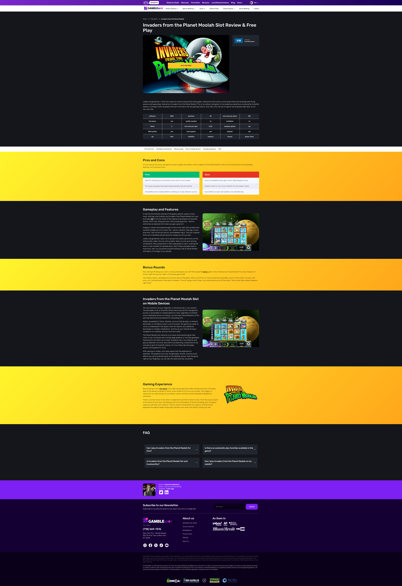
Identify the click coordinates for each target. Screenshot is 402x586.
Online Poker (214, 9)
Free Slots (195, 3)
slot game (163, 389)
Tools (201, 9)
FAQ (219, 149)
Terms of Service (188, 527)
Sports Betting (188, 9)
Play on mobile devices (193, 149)
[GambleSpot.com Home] (153, 7)
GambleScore (187, 530)
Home (145, 19)
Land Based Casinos (220, 3)
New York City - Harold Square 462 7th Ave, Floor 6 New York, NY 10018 (154, 535)
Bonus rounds (178, 149)
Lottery (256, 9)
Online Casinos (171, 9)
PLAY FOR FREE (186, 65)
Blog (233, 3)
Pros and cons (149, 149)
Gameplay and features (164, 149)
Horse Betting (244, 9)
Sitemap (185, 538)
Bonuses (185, 3)
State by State (173, 3)
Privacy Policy (187, 534)
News (239, 3)
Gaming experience (209, 149)
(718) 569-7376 (152, 529)
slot (152, 219)
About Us (186, 541)
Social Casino (228, 9)
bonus (205, 272)
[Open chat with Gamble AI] (151, 2)
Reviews (205, 3)
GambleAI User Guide (190, 523)
